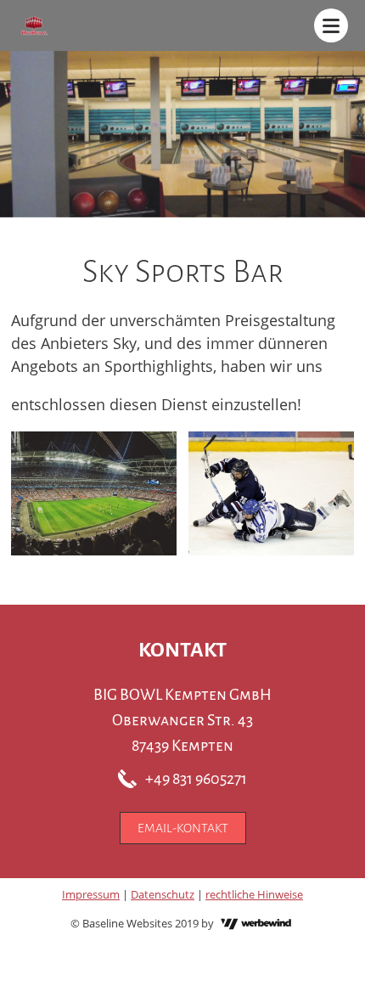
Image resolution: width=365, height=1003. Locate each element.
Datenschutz (162, 894)
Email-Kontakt (183, 828)
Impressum (91, 894)
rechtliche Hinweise (254, 894)
